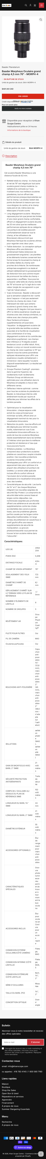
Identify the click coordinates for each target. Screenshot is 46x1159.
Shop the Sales (9, 1090)
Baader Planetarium (11, 67)
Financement (8, 1103)
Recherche (7, 1122)
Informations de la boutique (19, 130)
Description (11, 156)
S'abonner (35, 1042)
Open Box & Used (10, 1093)
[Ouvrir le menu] (41, 5)
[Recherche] (26, 5)
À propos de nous (10, 1106)
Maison (5, 1084)
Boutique (6, 1087)
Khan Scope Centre (16, 1154)
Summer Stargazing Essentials (16, 1109)
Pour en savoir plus (9, 105)
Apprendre (7, 1100)
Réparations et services (13, 1096)
